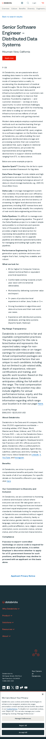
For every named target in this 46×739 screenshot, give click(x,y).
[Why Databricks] (18, 608)
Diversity (31, 8)
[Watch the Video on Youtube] (25, 687)
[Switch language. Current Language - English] (22, 2)
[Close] (42, 694)
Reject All (23, 725)
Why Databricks (9, 608)
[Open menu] (43, 3)
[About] (9, 636)
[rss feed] (17, 687)
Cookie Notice (12, 709)
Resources (7, 629)
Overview (5, 8)
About (5, 636)
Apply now (9, 58)
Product (6, 615)
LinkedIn (35, 454)
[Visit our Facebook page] (8, 687)
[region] (23, 714)
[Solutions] (12, 622)
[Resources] (13, 629)
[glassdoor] (21, 687)
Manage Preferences (23, 718)
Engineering (41, 8)
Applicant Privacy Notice (23, 576)
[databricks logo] (10, 602)
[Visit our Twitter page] (12, 687)
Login (34, 3)
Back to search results (12, 16)
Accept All (23, 732)
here (40, 403)
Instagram (19, 457)
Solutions (6, 622)
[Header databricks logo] (7, 3)
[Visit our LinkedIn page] (3, 687)
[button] (27, 2)
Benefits (22, 8)
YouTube (6, 457)
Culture (14, 8)
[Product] (11, 615)
